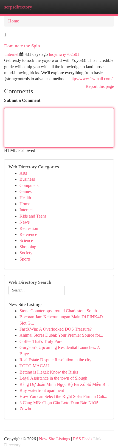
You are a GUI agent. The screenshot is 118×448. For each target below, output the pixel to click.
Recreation (28, 228)
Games (25, 191)
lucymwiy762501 (64, 54)
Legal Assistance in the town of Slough (53, 378)
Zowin (25, 408)
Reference (28, 234)
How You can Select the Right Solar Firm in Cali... (63, 396)
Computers (28, 185)
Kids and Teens (32, 216)
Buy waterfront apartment (41, 390)
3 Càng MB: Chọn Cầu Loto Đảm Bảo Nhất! (58, 402)
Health (25, 197)
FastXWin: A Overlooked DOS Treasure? (55, 329)
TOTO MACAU (34, 365)
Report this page (100, 86)
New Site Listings (54, 439)
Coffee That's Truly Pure (40, 341)
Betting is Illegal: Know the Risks (48, 372)
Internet (11, 54)
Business (27, 179)
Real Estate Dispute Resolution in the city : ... (58, 359)
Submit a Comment (22, 100)
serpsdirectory (18, 7)
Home (13, 21)
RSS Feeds (82, 439)
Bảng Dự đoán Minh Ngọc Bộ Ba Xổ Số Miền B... (64, 384)
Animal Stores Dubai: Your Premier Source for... (61, 335)
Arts (23, 173)
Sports (24, 259)
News (24, 222)
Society (25, 252)
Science (26, 240)
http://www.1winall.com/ (91, 78)
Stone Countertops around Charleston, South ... (60, 310)
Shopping (27, 246)
